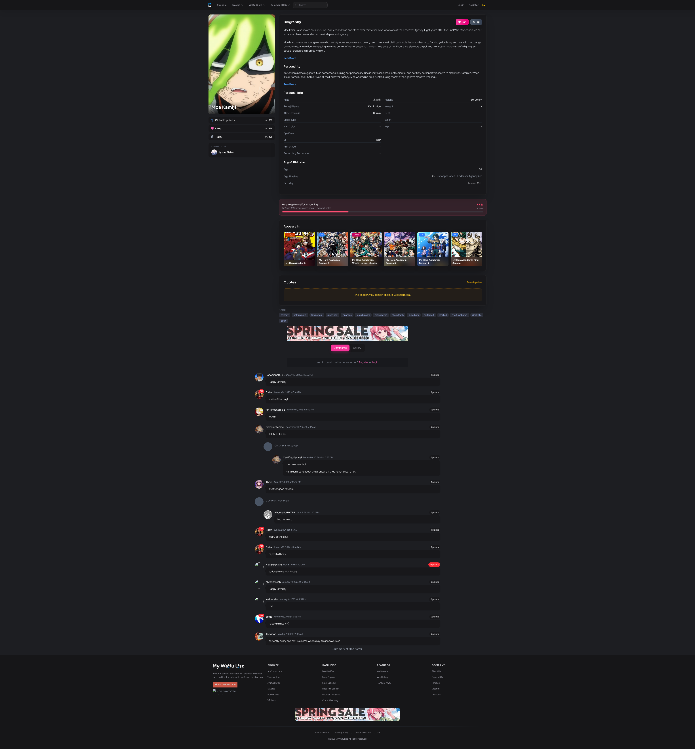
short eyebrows (459, 315)
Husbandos (273, 694)
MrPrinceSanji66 (275, 409)
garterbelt (429, 315)
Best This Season (330, 688)
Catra (269, 392)
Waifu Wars (382, 671)
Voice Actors (274, 677)
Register (474, 5)
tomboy (284, 315)
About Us (436, 671)
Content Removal (363, 732)
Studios (271, 688)
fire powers (316, 315)
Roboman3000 (274, 375)
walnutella (272, 599)
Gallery (357, 347)
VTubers (271, 700)
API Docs (436, 694)
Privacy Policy (341, 732)
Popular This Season (332, 694)
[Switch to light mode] (483, 5)
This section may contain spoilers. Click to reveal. (383, 294)
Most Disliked (329, 682)
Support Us (437, 677)
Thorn (269, 482)
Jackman (271, 634)
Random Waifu (384, 682)
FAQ (379, 732)
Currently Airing (330, 700)
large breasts (363, 315)
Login (461, 5)
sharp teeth (398, 315)
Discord (435, 688)
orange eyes (381, 315)
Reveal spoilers (474, 282)
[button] (238, 5)
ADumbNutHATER (284, 512)
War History (382, 677)
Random (222, 5)
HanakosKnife (274, 564)
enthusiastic (300, 315)
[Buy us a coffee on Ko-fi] (225, 692)
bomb (269, 616)
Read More (290, 58)
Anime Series (274, 682)
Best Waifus (328, 671)
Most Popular (328, 677)
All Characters (275, 671)
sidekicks (476, 315)
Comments (340, 347)
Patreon (436, 682)
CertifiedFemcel (275, 427)
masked (443, 315)
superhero (414, 315)
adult (283, 320)
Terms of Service (321, 732)
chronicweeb (273, 582)
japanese (347, 315)
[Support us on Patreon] (225, 684)
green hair (332, 315)
